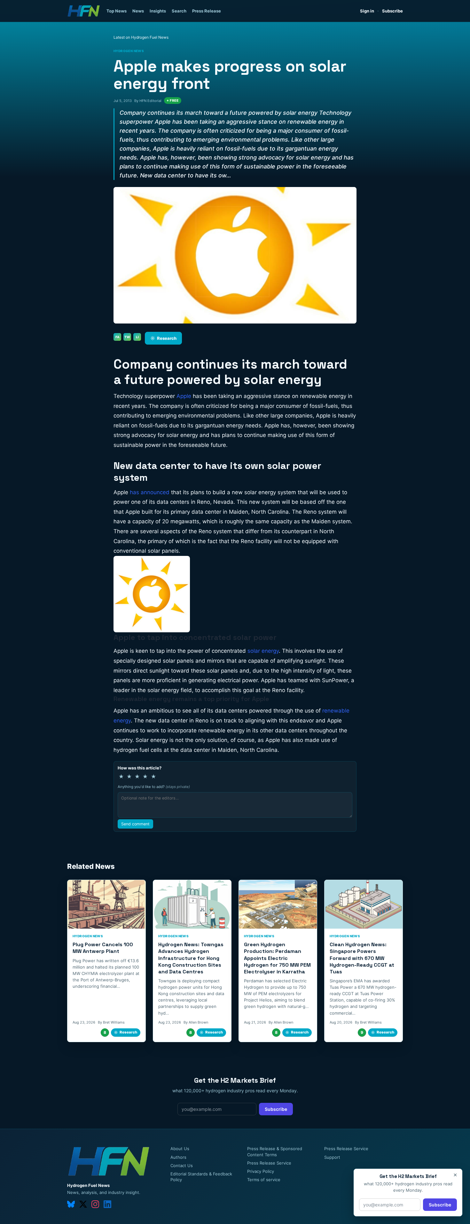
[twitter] (83, 1204)
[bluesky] (71, 1204)
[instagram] (95, 1204)
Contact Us (181, 1165)
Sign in (367, 10)
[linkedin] (107, 1204)
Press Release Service (269, 1163)
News (138, 10)
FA (117, 337)
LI (137, 337)
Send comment (135, 824)
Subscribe (392, 10)
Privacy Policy (260, 1171)
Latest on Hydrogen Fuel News (141, 37)
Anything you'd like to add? (154, 786)
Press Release (206, 10)
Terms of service (263, 1179)
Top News (116, 10)
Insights (158, 10)
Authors (178, 1157)
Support (332, 1157)
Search (179, 10)
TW (127, 337)
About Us (179, 1148)
